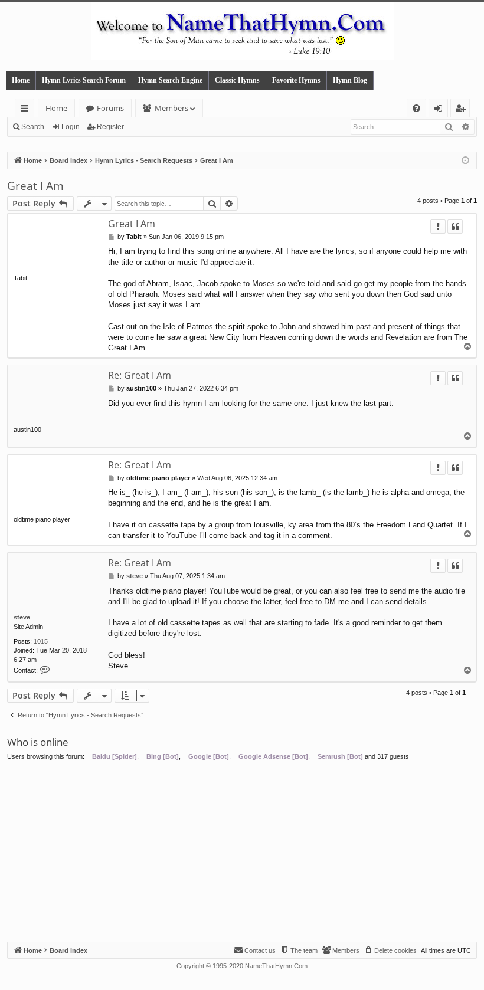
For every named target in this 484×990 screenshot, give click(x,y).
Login (70, 127)
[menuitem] (416, 108)
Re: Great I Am (139, 375)
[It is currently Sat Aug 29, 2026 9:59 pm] (465, 161)
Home (21, 80)
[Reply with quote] (455, 226)
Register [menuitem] (462, 110)
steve (22, 617)
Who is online (37, 742)
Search (32, 127)
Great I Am (35, 186)
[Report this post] (438, 226)
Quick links (27, 110)
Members (171, 108)
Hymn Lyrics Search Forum (84, 80)
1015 (41, 641)
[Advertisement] (242, 853)
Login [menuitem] (440, 110)
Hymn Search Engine (170, 80)
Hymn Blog (350, 80)
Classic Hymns (237, 80)
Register (110, 127)
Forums (110, 108)
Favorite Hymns (296, 80)
